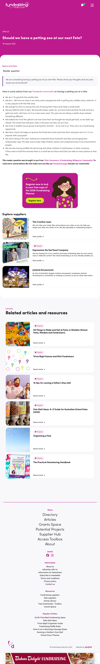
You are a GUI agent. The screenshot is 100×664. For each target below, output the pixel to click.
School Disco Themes (50, 635)
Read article (38, 343)
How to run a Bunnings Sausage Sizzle (50, 629)
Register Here (35, 200)
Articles (50, 519)
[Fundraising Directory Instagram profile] (52, 555)
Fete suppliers (50, 597)
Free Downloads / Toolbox (50, 603)
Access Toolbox (50, 539)
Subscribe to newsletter (50, 575)
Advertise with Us (50, 569)
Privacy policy (50, 581)
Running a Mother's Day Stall (50, 632)
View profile (37, 236)
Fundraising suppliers (50, 595)
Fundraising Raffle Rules (50, 626)
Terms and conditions (50, 578)
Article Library (50, 600)
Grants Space (50, 524)
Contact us (50, 584)
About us (50, 566)
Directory (50, 514)
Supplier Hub (50, 534)
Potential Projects (50, 529)
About (50, 544)
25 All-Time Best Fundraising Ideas (50, 617)
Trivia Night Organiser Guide (50, 623)
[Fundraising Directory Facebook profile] (48, 555)
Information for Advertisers (50, 572)
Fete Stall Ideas (50, 620)
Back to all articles (9, 66)
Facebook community (43, 91)
